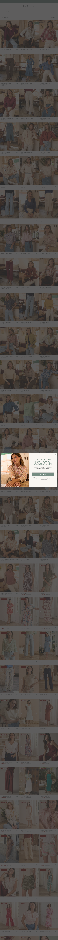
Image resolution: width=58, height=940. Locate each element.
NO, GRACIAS (43, 482)
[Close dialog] (55, 454)
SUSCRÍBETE (43, 474)
